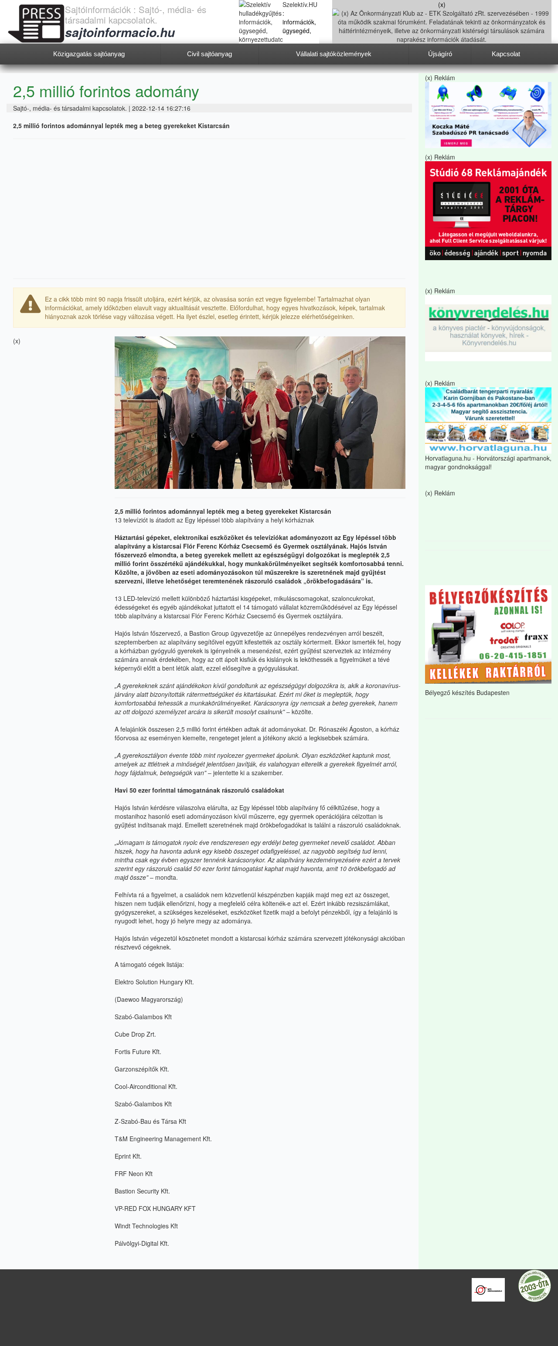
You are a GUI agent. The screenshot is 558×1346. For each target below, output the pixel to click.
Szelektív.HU (299, 4)
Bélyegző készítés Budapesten (467, 692)
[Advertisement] (209, 209)
